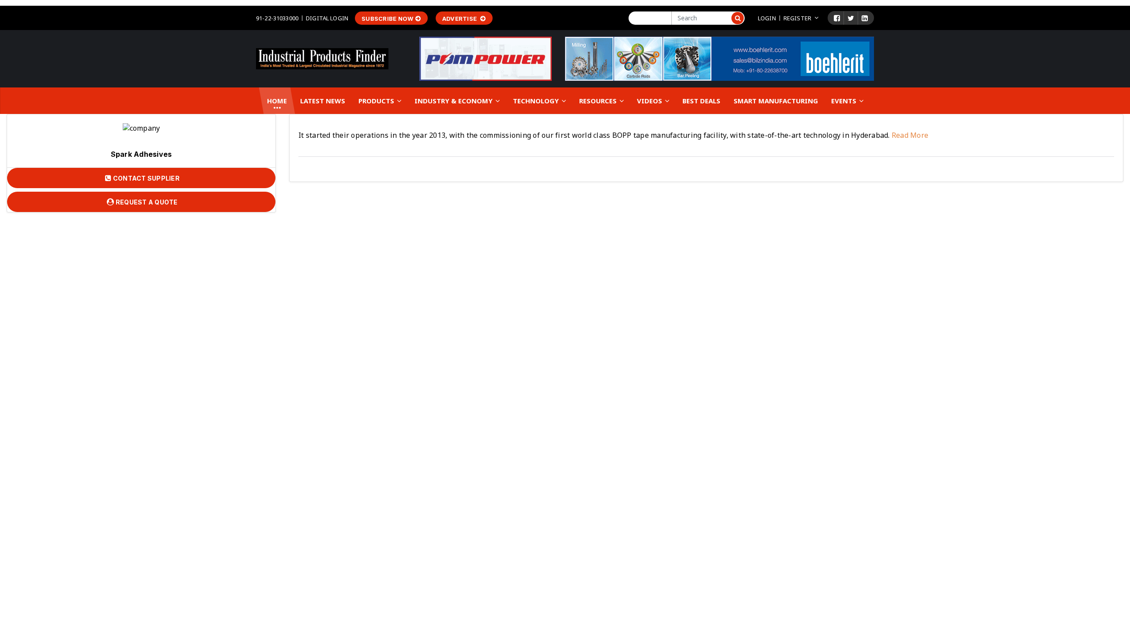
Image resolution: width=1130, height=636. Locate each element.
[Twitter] (851, 18)
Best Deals (701, 100)
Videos (650, 100)
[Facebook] (837, 18)
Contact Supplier (146, 178)
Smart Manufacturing (776, 100)
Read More (909, 135)
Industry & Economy (454, 100)
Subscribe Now (387, 18)
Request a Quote (146, 202)
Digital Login (327, 18)
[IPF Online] (322, 58)
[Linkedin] (865, 18)
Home (277, 100)
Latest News (322, 100)
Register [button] (797, 18)
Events (844, 100)
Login (767, 18)
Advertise (460, 18)
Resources (598, 100)
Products (377, 100)
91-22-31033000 (277, 18)
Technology (537, 100)
